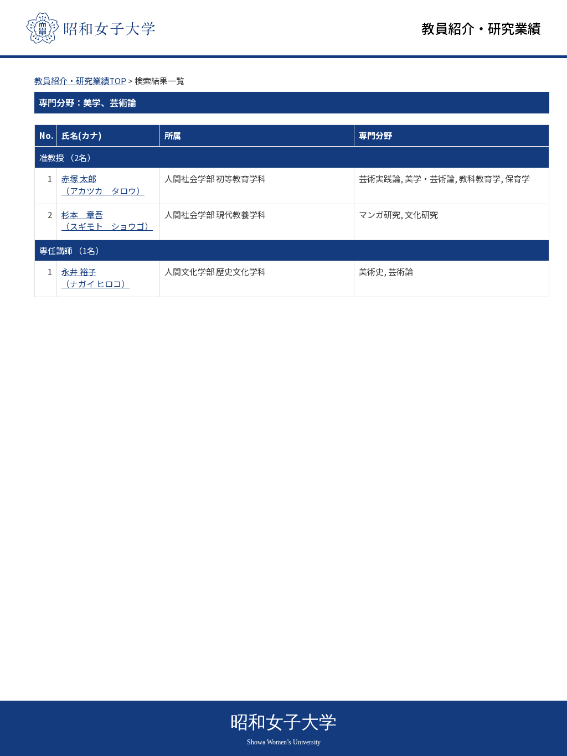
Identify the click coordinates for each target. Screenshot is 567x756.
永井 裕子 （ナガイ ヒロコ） (95, 277)
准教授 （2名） (67, 157)
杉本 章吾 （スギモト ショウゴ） (107, 220)
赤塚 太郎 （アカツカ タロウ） (103, 184)
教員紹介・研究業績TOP (80, 80)
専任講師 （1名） (71, 250)
